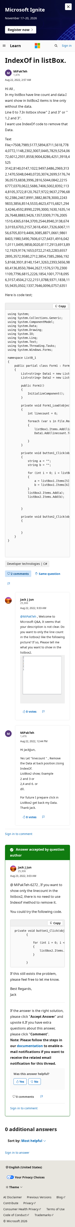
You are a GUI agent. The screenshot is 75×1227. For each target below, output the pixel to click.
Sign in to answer (17, 1153)
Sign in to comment (18, 834)
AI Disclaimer (12, 1197)
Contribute (10, 1203)
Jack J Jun (27, 599)
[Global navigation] (4, 45)
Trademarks (43, 1215)
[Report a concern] (8, 583)
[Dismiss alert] (68, 6)
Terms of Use (55, 1209)
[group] (37, 433)
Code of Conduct (14, 1215)
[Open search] (56, 45)
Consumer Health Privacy (20, 1209)
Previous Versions (39, 1197)
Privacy (28, 1203)
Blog (59, 1197)
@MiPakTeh (28, 616)
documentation (30, 1046)
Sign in (67, 46)
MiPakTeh (20, 71)
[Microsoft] (37, 45)
